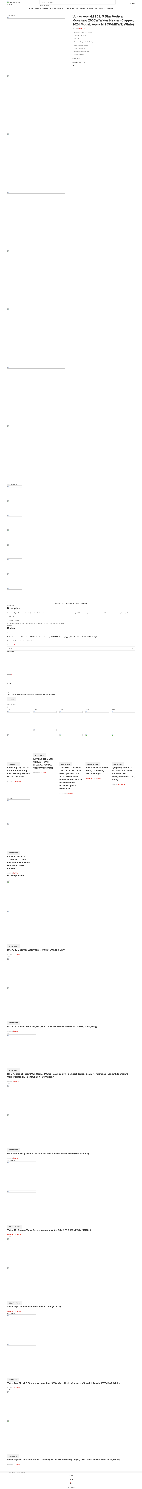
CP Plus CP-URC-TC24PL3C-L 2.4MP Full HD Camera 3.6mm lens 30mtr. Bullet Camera (18, 862)
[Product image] (18, 745)
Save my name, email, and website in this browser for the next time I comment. (31, 694)
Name (9, 674)
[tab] (59, 603)
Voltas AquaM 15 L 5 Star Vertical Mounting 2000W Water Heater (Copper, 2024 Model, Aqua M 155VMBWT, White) (63, 1459)
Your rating (11, 645)
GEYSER (82, 62)
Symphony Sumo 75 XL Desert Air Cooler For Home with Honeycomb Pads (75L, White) (123, 773)
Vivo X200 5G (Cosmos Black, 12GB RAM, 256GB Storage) (96, 770)
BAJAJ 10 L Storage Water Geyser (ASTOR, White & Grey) (36, 950)
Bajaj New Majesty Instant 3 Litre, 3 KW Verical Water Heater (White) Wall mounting (48, 1153)
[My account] (125, 3)
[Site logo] (16, 3)
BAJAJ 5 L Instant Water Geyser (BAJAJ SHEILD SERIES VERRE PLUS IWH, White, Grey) (52, 1026)
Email (9, 683)
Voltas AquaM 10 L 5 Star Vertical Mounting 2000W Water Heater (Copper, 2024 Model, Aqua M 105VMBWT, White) (63, 1383)
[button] (13, 764)
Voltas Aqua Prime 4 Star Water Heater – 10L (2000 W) (34, 1306)
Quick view (9, 759)
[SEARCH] (113, 3)
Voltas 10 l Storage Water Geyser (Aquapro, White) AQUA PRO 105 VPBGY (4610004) (49, 1230)
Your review (11, 651)
